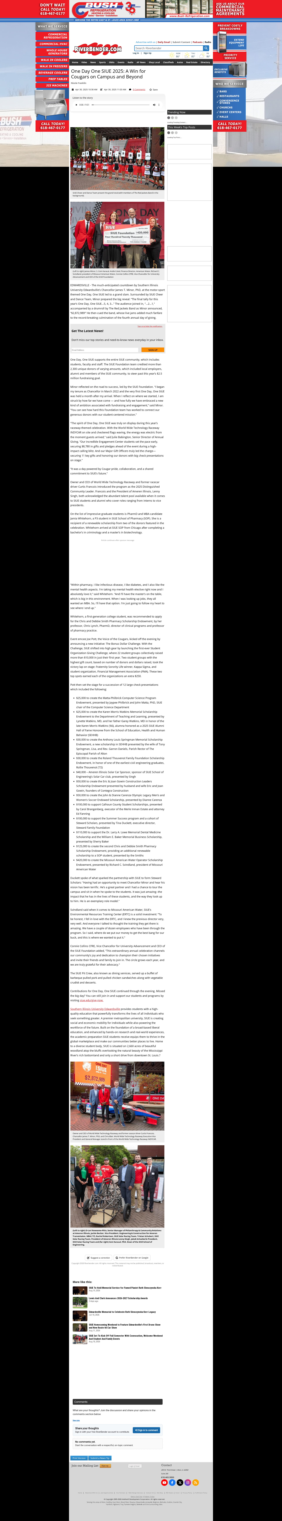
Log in (136, 53)
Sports (102, 62)
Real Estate (191, 62)
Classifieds (168, 62)
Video (84, 62)
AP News (141, 62)
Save (155, 89)
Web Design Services (136, 1493)
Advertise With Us (91, 1493)
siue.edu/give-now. (91, 1000)
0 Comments (139, 89)
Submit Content (181, 42)
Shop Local (154, 62)
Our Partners (120, 1493)
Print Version (79, 1458)
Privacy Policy (187, 1493)
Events (121, 62)
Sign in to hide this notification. (150, 326)
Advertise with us (145, 42)
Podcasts (197, 42)
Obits (111, 62)
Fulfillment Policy (201, 1493)
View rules (76, 1420)
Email (137, 1466)
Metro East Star (136, 1496)
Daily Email (164, 42)
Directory (205, 62)
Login (131, 1466)
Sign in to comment (147, 1430)
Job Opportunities (107, 1493)
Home (75, 62)
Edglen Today (149, 1496)
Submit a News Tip (99, 1458)
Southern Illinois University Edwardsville (95, 1009)
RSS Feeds (169, 1493)
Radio (208, 42)
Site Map (160, 1493)
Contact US (150, 1493)
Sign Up (147, 53)
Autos (180, 62)
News (93, 62)
